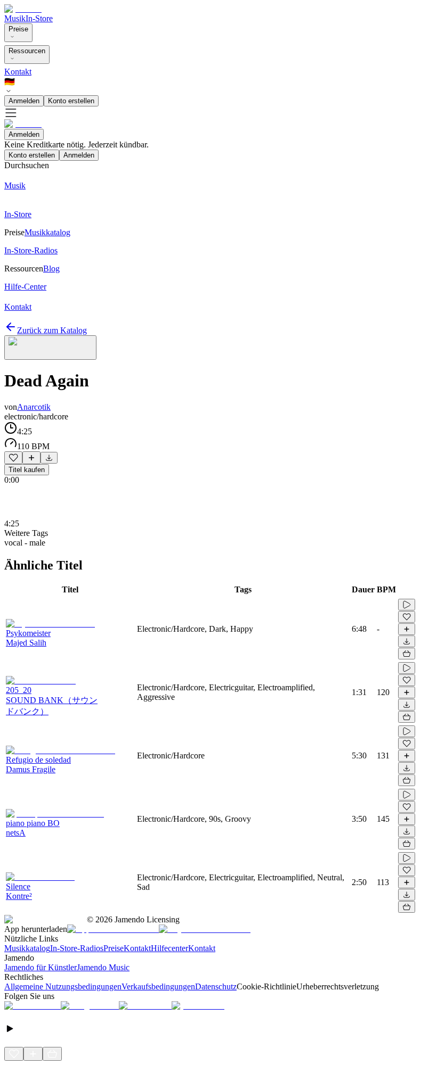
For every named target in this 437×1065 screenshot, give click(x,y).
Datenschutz (216, 986)
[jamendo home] (23, 8)
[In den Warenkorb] (406, 653)
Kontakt (17, 71)
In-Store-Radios (76, 948)
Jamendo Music (103, 967)
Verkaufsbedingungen (158, 986)
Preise (18, 29)
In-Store (39, 18)
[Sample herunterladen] (49, 458)
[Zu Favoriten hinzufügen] (13, 457)
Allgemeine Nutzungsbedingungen (63, 986)
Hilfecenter (169, 948)
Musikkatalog (27, 948)
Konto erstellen (71, 101)
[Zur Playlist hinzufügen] (31, 457)
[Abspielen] (406, 604)
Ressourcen (27, 51)
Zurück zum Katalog (52, 330)
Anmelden (24, 101)
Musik (15, 18)
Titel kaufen (27, 470)
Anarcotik (34, 406)
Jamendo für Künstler (40, 967)
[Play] (50, 347)
